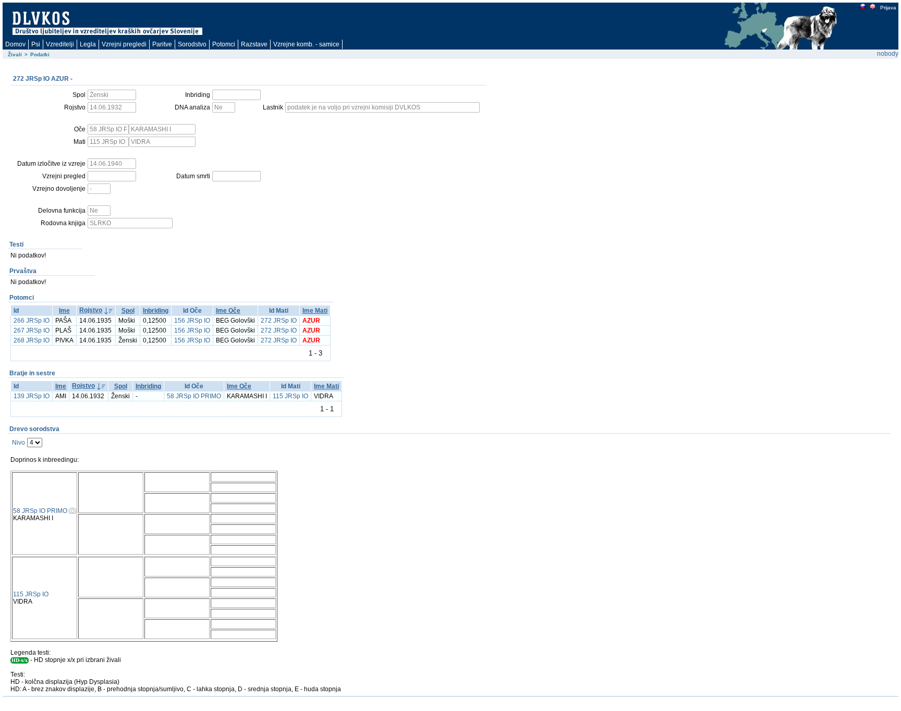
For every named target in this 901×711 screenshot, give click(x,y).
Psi (35, 44)
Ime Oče (228, 310)
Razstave (254, 44)
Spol (128, 310)
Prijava (888, 7)
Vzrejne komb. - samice (306, 44)
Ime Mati (314, 310)
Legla (88, 44)
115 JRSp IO (290, 396)
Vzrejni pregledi (124, 44)
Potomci (223, 44)
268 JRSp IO (32, 340)
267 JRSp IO (32, 330)
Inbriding (155, 310)
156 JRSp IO (192, 320)
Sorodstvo (192, 44)
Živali (15, 54)
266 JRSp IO (32, 320)
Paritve (162, 44)
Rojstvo (90, 310)
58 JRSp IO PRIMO (194, 396)
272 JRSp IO (279, 320)
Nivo (18, 442)
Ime (64, 310)
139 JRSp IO (32, 396)
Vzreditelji (60, 44)
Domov (15, 44)
